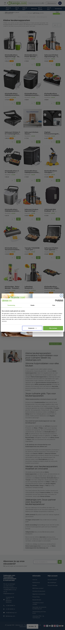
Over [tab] (53, 305)
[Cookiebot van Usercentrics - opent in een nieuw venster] (56, 300)
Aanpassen (31, 328)
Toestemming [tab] (11, 305)
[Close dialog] (61, 295)
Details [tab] (32, 305)
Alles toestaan (53, 328)
